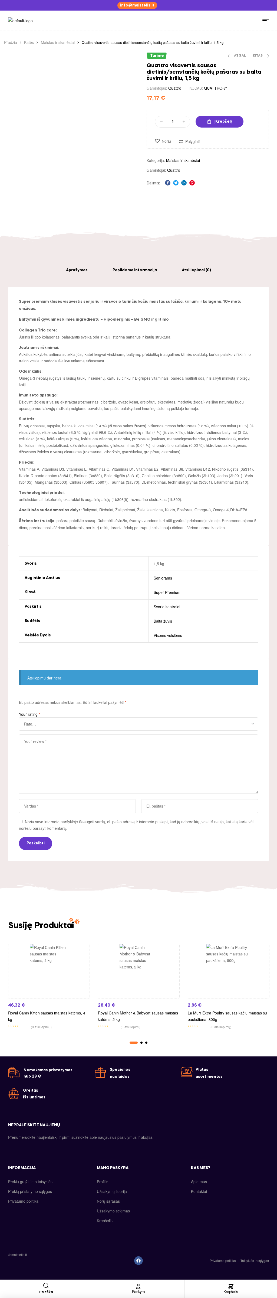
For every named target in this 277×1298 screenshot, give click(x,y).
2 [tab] (141, 1043)
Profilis (102, 1181)
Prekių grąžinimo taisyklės (30, 1181)
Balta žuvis (163, 621)
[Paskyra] (138, 1286)
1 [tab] (134, 1043)
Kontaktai (199, 1191)
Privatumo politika (23, 1201)
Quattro (174, 88)
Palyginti (192, 141)
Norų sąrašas (108, 1201)
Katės (29, 42)
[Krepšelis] (230, 1286)
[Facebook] (138, 1260)
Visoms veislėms (168, 635)
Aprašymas (77, 270)
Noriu (166, 141)
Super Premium (167, 592)
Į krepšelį (222, 121)
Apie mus (199, 1181)
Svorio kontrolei (167, 606)
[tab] (77, 270)
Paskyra (138, 1291)
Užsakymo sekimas (113, 1211)
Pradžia (10, 42)
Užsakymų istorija (112, 1191)
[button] (137, 5)
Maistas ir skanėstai (58, 42)
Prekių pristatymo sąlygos (30, 1191)
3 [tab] (146, 1043)
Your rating (29, 714)
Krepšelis (230, 1291)
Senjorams (163, 578)
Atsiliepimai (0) (196, 270)
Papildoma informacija (135, 270)
